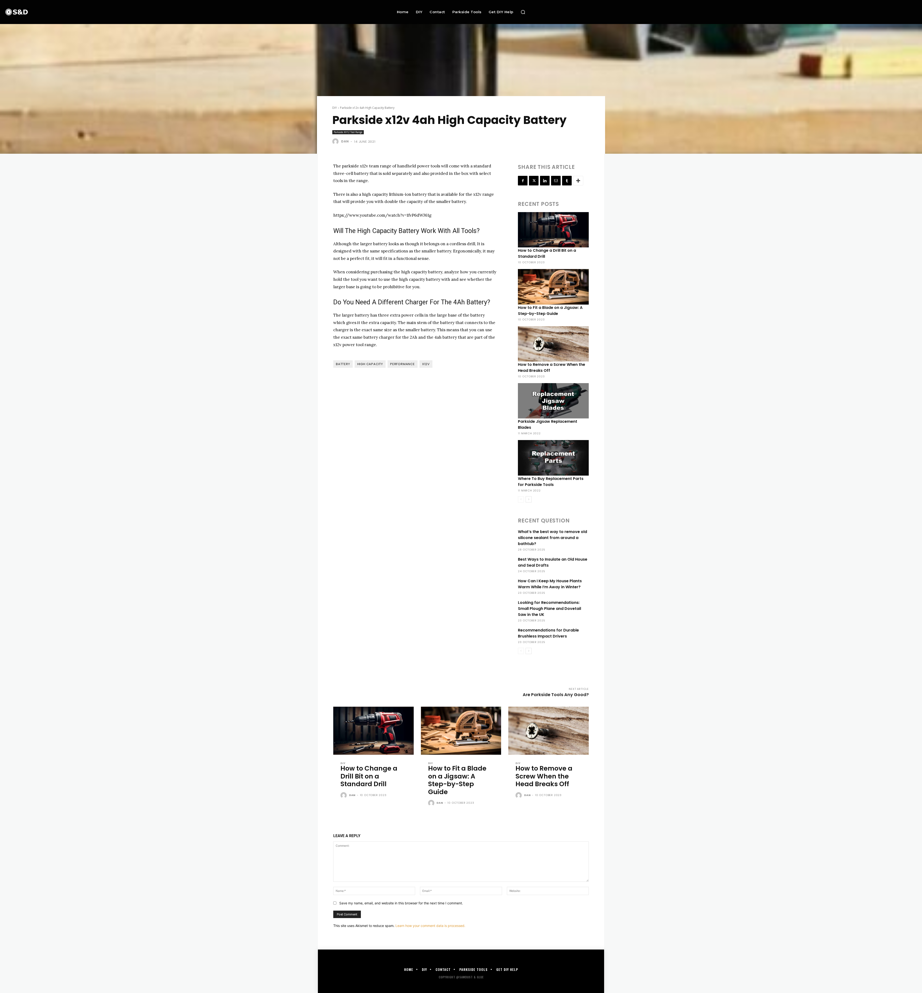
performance (402, 364)
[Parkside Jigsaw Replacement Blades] (553, 400)
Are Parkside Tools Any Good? (556, 695)
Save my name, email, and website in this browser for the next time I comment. (401, 903)
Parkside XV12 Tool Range (348, 132)
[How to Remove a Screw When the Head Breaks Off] (553, 344)
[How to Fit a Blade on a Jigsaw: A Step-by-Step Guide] (553, 286)
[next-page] (529, 499)
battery (343, 364)
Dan (345, 141)
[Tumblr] (567, 180)
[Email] (556, 180)
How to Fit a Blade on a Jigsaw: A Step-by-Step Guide (457, 780)
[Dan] (336, 141)
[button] (523, 12)
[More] (578, 180)
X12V (426, 364)
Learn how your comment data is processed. (430, 926)
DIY (334, 108)
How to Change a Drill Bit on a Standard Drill (368, 776)
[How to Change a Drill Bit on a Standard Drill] (553, 229)
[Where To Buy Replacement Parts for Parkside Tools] (553, 457)
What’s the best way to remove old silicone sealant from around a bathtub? (552, 537)
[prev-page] (521, 499)
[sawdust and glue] (87, 12)
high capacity (370, 364)
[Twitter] (534, 180)
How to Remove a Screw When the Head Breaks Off (544, 776)
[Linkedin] (545, 180)
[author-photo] (344, 795)
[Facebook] (523, 180)
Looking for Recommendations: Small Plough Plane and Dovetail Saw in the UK (549, 608)
